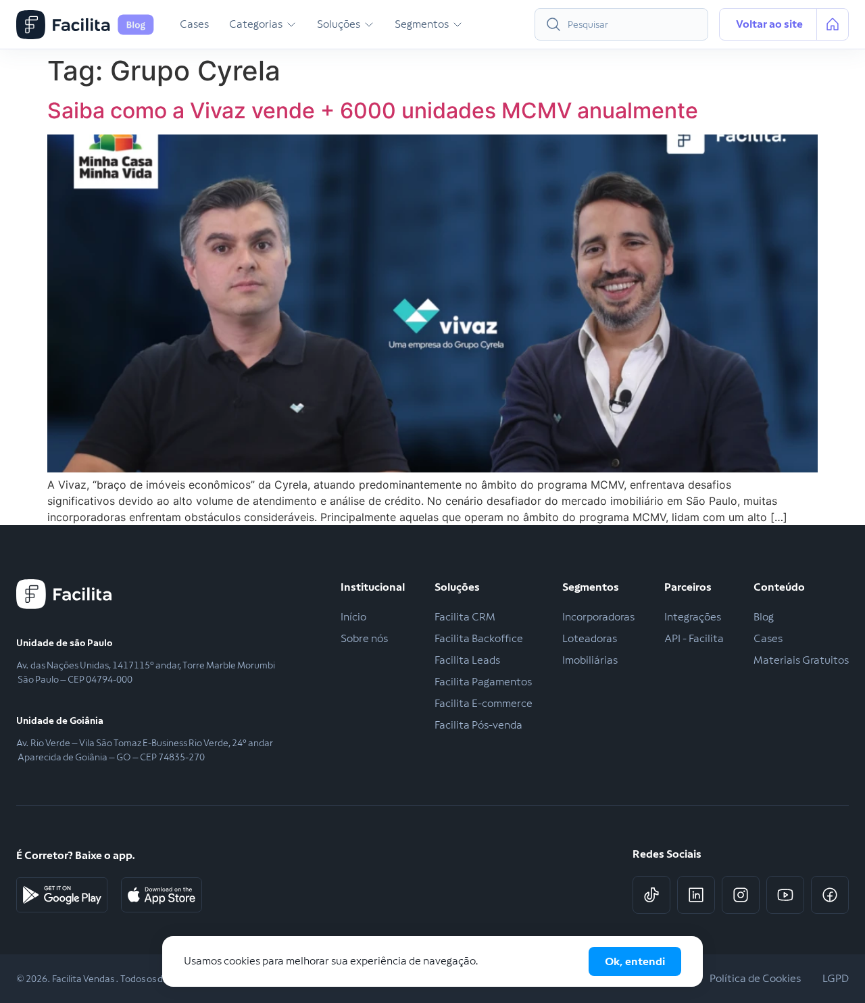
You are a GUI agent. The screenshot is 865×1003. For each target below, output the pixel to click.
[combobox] (621, 24)
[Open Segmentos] (457, 24)
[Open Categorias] (291, 24)
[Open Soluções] (369, 24)
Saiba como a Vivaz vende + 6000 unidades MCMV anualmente (372, 110)
